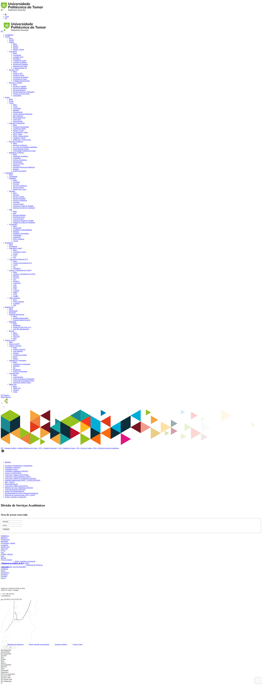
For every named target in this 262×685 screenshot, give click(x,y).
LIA (14, 257)
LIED (15, 287)
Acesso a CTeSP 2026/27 (13, 473)
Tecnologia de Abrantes (20, 77)
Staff (10, 209)
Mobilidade (12, 322)
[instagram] (6, 648)
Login (7, 16)
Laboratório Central (15, 248)
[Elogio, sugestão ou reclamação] (6, 560)
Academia (16, 303)
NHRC (15, 292)
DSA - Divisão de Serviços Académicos (106, 448)
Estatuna (16, 353)
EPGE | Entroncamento (20, 136)
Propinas (16, 169)
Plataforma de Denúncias (15, 644)
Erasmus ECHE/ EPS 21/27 (22, 327)
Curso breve (17, 119)
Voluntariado (17, 235)
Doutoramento (17, 112)
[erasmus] (4, 574)
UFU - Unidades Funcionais (47, 448)
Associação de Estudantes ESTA (23, 381)
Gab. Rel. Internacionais (21, 329)
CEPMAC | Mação (19, 138)
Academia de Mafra (19, 128)
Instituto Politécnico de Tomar (27, 448)
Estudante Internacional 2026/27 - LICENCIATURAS (22, 480)
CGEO (15, 265)
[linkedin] (14, 648)
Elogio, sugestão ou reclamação (38, 644)
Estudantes (12, 178)
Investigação (9, 243)
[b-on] (3, 578)
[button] (1, 683)
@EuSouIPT (13, 224)
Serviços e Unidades (15, 83)
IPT (2, 31)
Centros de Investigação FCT (18, 259)
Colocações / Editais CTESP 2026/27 (17, 475)
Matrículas (16, 165)
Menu (11, 38)
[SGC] (3, 571)
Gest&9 (15, 296)
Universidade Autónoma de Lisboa (24, 151)
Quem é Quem (77, 644)
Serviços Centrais (18, 197)
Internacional (9, 307)
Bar (14, 368)
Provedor (16, 184)
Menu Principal (6, 397)
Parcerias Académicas (16, 141)
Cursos (11, 103)
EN (6, 18)
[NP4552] (4, 569)
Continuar (6, 529)
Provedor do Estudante (20, 64)
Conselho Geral (18, 57)
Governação (13, 51)
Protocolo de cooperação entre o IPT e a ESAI (20, 495)
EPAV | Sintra (17, 134)
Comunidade (9, 173)
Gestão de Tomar (18, 75)
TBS (14, 305)
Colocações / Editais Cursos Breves (16, 486)
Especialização (18, 121)
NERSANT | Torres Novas (22, 140)
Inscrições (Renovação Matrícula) (24, 167)
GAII (15, 255)
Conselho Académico (20, 62)
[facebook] (2, 648)
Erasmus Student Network (21, 320)
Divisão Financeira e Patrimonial (23, 92)
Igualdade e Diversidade (21, 233)
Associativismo (14, 373)
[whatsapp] (22, 648)
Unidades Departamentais (21, 81)
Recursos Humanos (19, 90)
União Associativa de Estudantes (23, 379)
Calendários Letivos (11, 469)
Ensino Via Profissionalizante (14, 491)
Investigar (16, 202)
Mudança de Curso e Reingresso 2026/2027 (19, 488)
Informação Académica (16, 152)
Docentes (12, 191)
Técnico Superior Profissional (22, 114)
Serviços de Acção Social (21, 94)
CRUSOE (16, 336)
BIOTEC (16, 276)
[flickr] (18, 648)
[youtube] (10, 648)
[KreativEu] (5, 572)
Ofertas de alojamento (20, 371)
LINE (15, 289)
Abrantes (16, 390)
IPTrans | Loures (18, 130)
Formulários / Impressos (12, 467)
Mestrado (16, 110)
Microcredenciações (11, 484)
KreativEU (12, 312)
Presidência (16, 59)
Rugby (15, 357)
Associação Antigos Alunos (22, 382)
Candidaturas (9, 35)
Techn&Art (16, 268)
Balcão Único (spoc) (19, 189)
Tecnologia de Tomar (20, 79)
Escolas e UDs (14, 70)
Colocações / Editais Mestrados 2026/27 (18, 477)
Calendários (17, 158)
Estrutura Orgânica (11, 448)
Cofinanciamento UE (20, 68)
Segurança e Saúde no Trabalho (23, 206)
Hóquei (15, 358)
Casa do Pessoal (18, 204)
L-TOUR (16, 290)
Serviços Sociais (18, 163)
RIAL (15, 338)
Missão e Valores (18, 49)
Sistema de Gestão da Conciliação (24, 208)
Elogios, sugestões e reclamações (15, 497)
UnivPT (7, 37)
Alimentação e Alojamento (17, 360)
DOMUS (16, 281)
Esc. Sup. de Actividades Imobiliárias (25, 147)
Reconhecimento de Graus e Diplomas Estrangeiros (21, 493)
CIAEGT (16, 278)
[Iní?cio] (22, 11)
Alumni (15, 241)
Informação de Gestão (20, 66)
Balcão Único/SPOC (20, 171)
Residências (17, 370)
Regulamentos (17, 162)
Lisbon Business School (21, 149)
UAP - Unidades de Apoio (66, 448)
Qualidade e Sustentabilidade (22, 230)
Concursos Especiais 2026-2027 (15, 489)
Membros (8, 462)
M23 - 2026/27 (10, 482)
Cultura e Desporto (15, 346)
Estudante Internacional (16, 314)
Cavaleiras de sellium (20, 355)
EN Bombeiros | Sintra (20, 132)
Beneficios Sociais (19, 217)
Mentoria (16, 232)
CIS (14, 279)
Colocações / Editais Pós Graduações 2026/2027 (20, 478)
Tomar (15, 392)
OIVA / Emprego (18, 239)
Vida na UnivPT (10, 340)
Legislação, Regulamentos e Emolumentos (18, 465)
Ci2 (14, 266)
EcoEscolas (17, 237)
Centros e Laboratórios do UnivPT (20, 270)
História (11, 42)
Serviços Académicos (20, 88)
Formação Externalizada (17, 123)
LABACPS (17, 283)
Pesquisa (6, 395)
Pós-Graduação (18, 116)
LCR (14, 285)
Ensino (7, 97)
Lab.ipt (15, 254)
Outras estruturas (14, 298)
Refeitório (16, 366)
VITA (15, 294)
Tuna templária (18, 351)
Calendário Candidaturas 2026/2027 (16, 471)
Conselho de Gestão (19, 60)
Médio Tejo (12, 384)
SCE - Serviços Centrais (84, 448)
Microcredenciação (19, 117)
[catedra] (4, 576)
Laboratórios (17, 95)
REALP (11, 331)
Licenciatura (17, 108)
